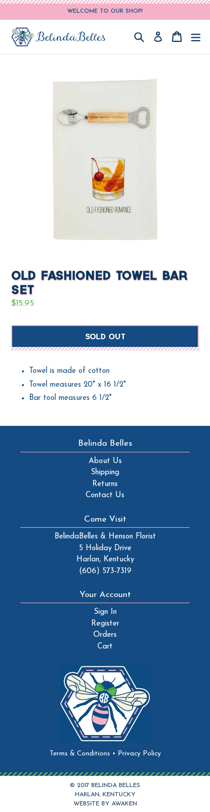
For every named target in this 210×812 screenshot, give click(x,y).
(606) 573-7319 (105, 571)
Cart (105, 647)
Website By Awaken (105, 804)
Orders (105, 635)
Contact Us (105, 495)
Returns (105, 484)
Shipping (105, 472)
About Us (105, 461)
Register (105, 624)
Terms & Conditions (82, 753)
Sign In (105, 612)
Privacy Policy (139, 753)
